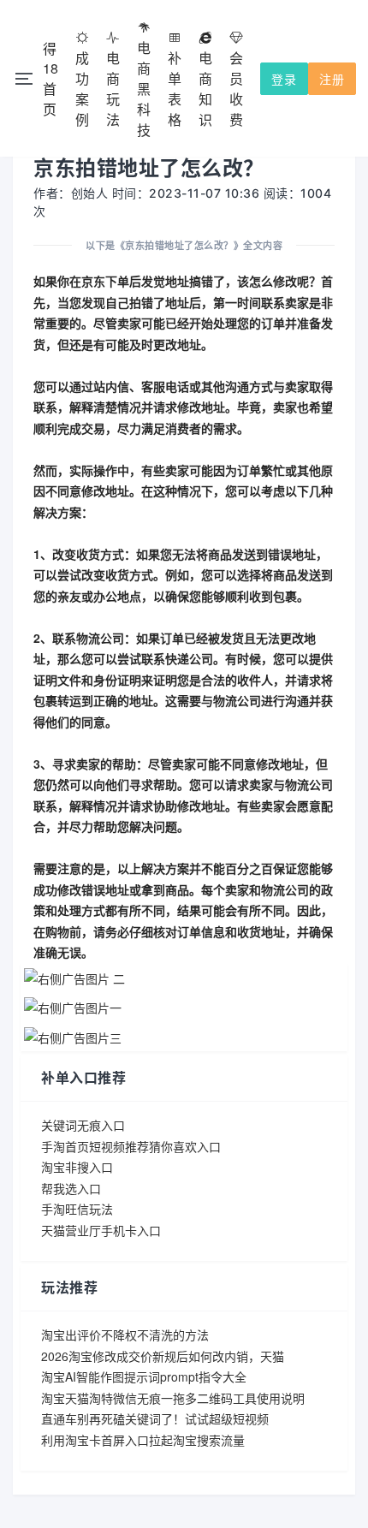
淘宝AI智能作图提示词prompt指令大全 (143, 1376)
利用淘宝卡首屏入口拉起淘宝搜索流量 (143, 1439)
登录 (284, 78)
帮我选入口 (71, 1188)
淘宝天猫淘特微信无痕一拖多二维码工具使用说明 (173, 1397)
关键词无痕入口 (83, 1124)
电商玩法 (113, 88)
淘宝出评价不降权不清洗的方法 (125, 1334)
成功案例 (82, 88)
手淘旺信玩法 (77, 1208)
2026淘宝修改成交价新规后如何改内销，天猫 (162, 1355)
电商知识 (205, 88)
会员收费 (236, 88)
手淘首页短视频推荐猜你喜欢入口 (131, 1146)
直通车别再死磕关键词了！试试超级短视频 (155, 1418)
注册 (332, 78)
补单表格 (174, 88)
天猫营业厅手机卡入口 (101, 1230)
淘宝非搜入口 (77, 1166)
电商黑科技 (144, 89)
